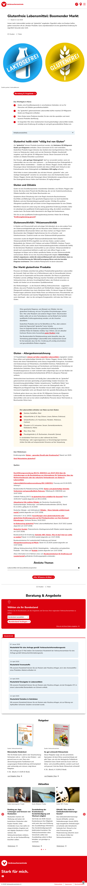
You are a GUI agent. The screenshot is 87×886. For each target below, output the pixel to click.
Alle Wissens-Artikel (42, 577)
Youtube (35, 550)
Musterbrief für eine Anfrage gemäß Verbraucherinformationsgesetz (37, 647)
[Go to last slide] (2, 814)
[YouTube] (3, 876)
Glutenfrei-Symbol (20, 529)
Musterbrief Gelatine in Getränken (24, 699)
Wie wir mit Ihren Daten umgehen (66, 626)
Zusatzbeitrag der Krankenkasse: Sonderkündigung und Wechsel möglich (41, 812)
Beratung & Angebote (24, 93)
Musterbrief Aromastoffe (20, 665)
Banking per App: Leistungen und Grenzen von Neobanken (19, 811)
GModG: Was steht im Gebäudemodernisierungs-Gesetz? (67, 811)
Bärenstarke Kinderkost (17, 752)
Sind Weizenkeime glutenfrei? (24, 458)
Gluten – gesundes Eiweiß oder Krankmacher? (42, 455)
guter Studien (50, 333)
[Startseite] (12, 4)
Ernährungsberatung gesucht (24, 217)
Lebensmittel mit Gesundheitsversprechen (22, 568)
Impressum (68, 884)
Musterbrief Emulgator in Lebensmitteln (26, 682)
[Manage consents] (83, 882)
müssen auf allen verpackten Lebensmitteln (43, 357)
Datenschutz (58, 884)
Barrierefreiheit (79, 884)
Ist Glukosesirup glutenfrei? (24, 524)
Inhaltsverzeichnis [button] (20, 133)
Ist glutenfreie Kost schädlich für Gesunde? (47, 497)
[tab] (41, 849)
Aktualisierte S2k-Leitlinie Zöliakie (26, 502)
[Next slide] (84, 814)
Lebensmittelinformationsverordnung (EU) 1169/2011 (33, 483)
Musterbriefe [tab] (8, 636)
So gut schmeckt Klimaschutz (56, 752)
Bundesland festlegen (18, 622)
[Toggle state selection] (80, 4)
